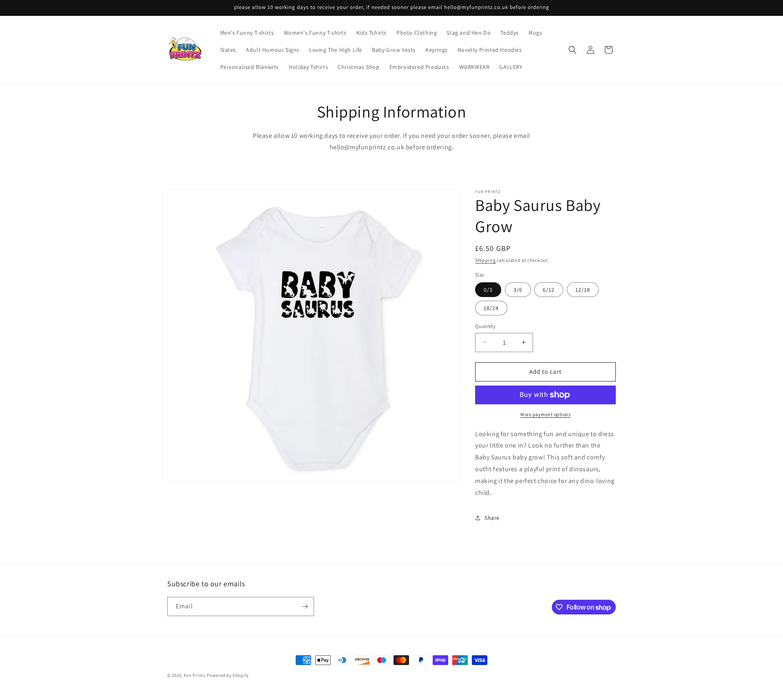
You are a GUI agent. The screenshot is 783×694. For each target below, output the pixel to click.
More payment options (545, 414)
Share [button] (492, 517)
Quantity (485, 326)
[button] (573, 50)
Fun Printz (195, 675)
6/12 (549, 289)
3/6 (517, 289)
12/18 (582, 289)
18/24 (491, 308)
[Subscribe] (305, 606)
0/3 (488, 289)
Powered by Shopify (228, 675)
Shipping (485, 260)
